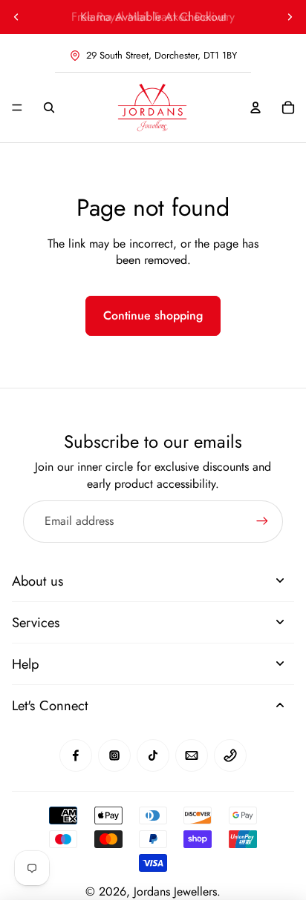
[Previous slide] (16, 17)
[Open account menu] (255, 107)
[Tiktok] (153, 755)
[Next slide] (289, 17)
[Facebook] (75, 755)
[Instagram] (114, 755)
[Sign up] (262, 521)
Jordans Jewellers (175, 891)
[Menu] (17, 107)
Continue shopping (153, 315)
